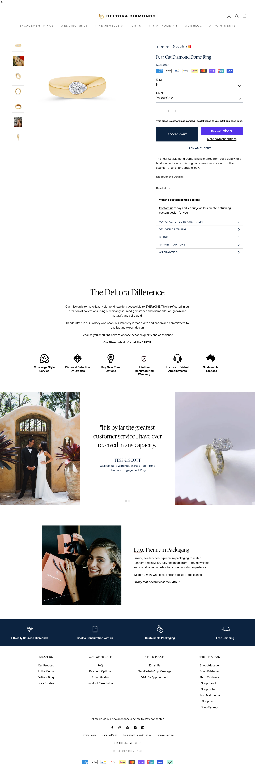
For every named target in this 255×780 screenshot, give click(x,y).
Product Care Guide (100, 683)
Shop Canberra (209, 677)
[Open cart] (244, 16)
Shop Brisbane (209, 671)
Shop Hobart (209, 689)
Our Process (46, 665)
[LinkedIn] (142, 727)
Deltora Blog (46, 677)
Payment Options (100, 671)
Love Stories (46, 683)
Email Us (154, 665)
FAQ (100, 665)
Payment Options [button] (172, 244)
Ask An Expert (199, 148)
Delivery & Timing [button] (172, 229)
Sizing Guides (100, 677)
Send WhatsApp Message (154, 671)
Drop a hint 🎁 (182, 46)
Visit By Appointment (154, 677)
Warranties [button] (168, 252)
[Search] (237, 16)
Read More (163, 188)
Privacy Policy (89, 735)
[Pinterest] (167, 47)
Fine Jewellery (109, 25)
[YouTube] (135, 727)
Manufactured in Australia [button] (181, 221)
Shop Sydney (209, 707)
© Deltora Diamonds (127, 750)
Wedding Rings (74, 25)
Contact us (166, 208)
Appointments (222, 25)
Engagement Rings (36, 25)
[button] (126, 501)
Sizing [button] (163, 237)
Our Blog (193, 25)
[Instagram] (119, 727)
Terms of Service (164, 735)
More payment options (221, 139)
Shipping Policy (109, 735)
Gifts (136, 25)
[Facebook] (157, 47)
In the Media (46, 671)
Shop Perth (209, 701)
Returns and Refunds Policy (137, 735)
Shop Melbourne (209, 695)
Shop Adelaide (209, 665)
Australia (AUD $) (126, 743)
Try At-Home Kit (163, 25)
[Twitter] (162, 47)
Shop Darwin (209, 683)
